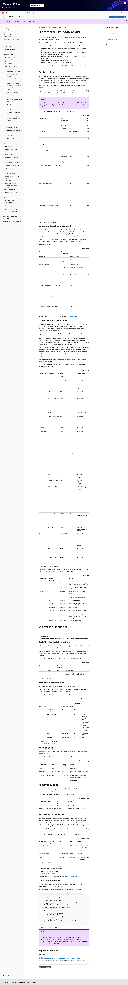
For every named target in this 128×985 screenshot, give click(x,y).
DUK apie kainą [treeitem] (10, 135)
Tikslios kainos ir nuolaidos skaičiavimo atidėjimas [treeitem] (13, 124)
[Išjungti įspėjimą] (125, 3)
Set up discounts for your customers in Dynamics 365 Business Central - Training (59, 958)
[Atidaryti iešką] (119, 13)
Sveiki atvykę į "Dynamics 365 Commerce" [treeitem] (11, 40)
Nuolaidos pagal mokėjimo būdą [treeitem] (13, 93)
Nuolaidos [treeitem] (9, 69)
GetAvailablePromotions (113, 34)
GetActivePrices (111, 30)
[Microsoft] (3, 13)
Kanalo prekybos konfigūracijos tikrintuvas (53, 105)
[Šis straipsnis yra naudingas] (107, 47)
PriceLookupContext (71, 316)
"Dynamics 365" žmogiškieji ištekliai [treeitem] (12, 221)
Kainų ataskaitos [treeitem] (11, 109)
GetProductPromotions (112, 39)
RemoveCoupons (111, 37)
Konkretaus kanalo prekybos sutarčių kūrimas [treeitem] (14, 113)
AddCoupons (110, 36)
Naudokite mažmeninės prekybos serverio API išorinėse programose (58, 68)
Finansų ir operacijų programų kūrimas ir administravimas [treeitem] (10, 210)
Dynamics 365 (46, 27)
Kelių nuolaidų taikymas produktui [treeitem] (12, 79)
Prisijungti (123, 13)
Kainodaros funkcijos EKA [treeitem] (13, 127)
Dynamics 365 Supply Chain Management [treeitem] (10, 217)
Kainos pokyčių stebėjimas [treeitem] (13, 133)
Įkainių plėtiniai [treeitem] (10, 141)
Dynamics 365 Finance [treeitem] (8, 214)
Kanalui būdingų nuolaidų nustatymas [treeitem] (13, 88)
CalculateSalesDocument (113, 32)
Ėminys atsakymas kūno (46, 678)
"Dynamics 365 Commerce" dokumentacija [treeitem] (11, 35)
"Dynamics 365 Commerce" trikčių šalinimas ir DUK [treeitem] (12, 206)
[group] (64, 168)
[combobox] (12, 29)
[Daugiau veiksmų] (88, 27)
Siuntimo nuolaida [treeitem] (11, 97)
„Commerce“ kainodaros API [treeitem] (14, 130)
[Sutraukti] (21, 26)
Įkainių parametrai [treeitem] (11, 106)
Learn (40, 27)
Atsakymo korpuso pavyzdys (48, 222)
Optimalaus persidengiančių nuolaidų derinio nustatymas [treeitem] (14, 84)
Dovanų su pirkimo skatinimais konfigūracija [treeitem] (14, 100)
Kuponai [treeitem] (9, 104)
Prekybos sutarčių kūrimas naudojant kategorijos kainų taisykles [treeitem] (13, 118)
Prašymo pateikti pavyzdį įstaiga (49, 220)
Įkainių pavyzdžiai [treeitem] (11, 138)
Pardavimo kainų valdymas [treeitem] (13, 71)
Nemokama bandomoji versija (117, 17)
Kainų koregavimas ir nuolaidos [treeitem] (12, 75)
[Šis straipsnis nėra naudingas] (109, 47)
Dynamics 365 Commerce (58, 27)
